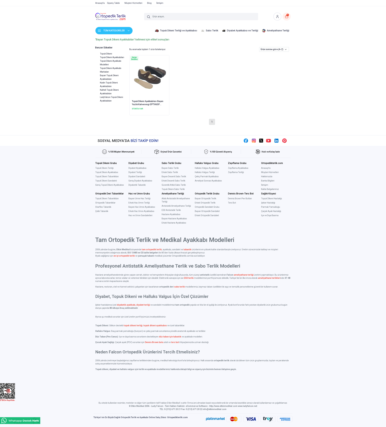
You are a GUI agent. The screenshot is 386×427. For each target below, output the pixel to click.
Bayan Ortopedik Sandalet (207, 211)
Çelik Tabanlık (101, 211)
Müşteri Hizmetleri (270, 172)
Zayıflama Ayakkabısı (238, 168)
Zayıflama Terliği (236, 172)
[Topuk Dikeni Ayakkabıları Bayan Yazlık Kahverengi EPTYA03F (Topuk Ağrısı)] (149, 77)
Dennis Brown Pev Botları (240, 198)
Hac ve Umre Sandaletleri (140, 215)
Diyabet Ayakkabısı (137, 168)
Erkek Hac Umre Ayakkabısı (141, 211)
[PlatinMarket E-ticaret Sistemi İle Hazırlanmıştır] (215, 419)
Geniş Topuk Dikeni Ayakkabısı (109, 185)
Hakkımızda (266, 176)
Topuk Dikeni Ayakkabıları (112, 57)
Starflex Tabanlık (103, 207)
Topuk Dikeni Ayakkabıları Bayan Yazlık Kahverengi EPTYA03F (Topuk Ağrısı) (147, 103)
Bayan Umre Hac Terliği (139, 198)
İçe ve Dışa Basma (269, 215)
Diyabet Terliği (135, 172)
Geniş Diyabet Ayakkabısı (140, 180)
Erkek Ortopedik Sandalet (207, 215)
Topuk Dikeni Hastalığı (271, 198)
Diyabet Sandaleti (136, 176)
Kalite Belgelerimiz (270, 189)
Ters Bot (232, 203)
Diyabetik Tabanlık (137, 185)
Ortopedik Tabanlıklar (105, 203)
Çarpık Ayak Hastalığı (271, 211)
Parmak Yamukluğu (270, 207)
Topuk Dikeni (106, 53)
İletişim (264, 185)
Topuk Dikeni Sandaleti (106, 180)
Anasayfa (266, 168)
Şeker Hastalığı (268, 203)
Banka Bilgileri (267, 180)
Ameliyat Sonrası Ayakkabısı (208, 180)
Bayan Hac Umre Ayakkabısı (141, 207)
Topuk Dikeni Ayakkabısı (106, 172)
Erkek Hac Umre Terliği (139, 203)
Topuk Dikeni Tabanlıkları (107, 176)
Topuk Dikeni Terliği (104, 168)
